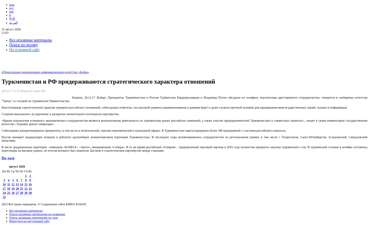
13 (17, 184)
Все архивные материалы (30, 40)
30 (30, 192)
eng (11, 11)
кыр (11, 4)
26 (13, 192)
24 (4, 192)
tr (10, 15)
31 (4, 197)
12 (13, 184)
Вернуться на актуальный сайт (29, 221)
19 (13, 188)
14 (21, 184)
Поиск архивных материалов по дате (33, 217)
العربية (13, 22)
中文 (12, 18)
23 (30, 188)
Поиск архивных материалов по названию (37, 214)
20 (17, 188)
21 (21, 188)
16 (30, 184)
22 (25, 188)
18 (8, 188)
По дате (8, 158)
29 (25, 192)
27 (17, 192)
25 (8, 192)
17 (4, 188)
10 (4, 184)
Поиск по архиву (23, 44)
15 (25, 184)
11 (8, 184)
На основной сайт (24, 49)
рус (11, 8)
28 (21, 192)
